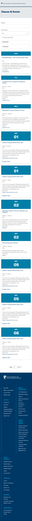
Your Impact (6, 490)
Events (5, 470)
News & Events (7, 413)
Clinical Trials (7, 392)
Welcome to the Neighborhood (22, 449)
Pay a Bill (6, 388)
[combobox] (15, 33)
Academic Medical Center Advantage (8, 410)
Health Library (7, 395)
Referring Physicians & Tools (23, 399)
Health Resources (8, 461)
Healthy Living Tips (8, 466)
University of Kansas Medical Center (9, 502)
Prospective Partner (23, 415)
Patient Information (23, 430)
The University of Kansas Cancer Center (8, 512)
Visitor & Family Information (22, 437)
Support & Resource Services (23, 441)
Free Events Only (8, 37)
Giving (5, 480)
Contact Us (6, 402)
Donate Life (6, 487)
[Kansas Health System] (13, 3)
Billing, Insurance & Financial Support (23, 433)
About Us (6, 404)
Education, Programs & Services (21, 404)
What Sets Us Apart (23, 394)
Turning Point (7, 473)
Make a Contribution (8, 390)
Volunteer (6, 485)
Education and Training (7, 498)
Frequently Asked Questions (22, 445)
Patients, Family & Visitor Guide (22, 426)
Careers (5, 407)
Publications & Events (22, 412)
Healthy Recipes (7, 468)
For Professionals (22, 392)
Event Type (4, 30)
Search (3, 23)
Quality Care (7, 415)
